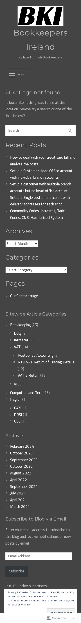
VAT (17, 347)
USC (17, 421)
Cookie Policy (22, 604)
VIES (18, 384)
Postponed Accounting (36, 355)
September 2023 (24, 460)
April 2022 (18, 480)
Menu (21, 75)
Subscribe (16, 571)
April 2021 (18, 500)
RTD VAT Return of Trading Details (46, 362)
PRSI (18, 415)
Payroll (15, 399)
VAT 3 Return (28, 375)
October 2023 (21, 453)
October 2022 (21, 466)
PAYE (18, 408)
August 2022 (20, 473)
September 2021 (24, 487)
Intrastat (21, 340)
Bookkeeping (20, 325)
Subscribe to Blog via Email (35, 519)
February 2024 (22, 446)
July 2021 (18, 493)
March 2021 (20, 507)
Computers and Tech (26, 393)
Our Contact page (24, 296)
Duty (18, 333)
